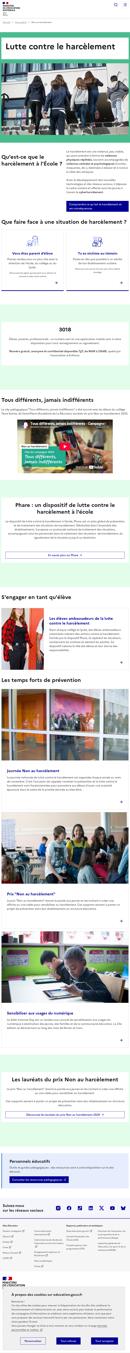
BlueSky (123, 1208)
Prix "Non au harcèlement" (31, 894)
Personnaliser (33, 1341)
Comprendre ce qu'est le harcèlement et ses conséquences (95, 206)
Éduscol (6, 1236)
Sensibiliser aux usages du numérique (40, 1013)
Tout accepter (104, 1341)
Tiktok (80, 1208)
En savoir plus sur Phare (63, 555)
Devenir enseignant (12, 1231)
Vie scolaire (21, 22)
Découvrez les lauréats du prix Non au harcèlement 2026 (63, 1115)
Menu (125, 4)
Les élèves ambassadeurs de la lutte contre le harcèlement (81, 621)
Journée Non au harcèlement (33, 771)
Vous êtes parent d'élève (32, 253)
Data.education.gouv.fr (77, 1231)
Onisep (6, 1241)
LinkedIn (91, 1208)
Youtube (112, 1208)
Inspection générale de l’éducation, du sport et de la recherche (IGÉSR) (112, 1247)
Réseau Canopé (10, 1252)
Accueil (6, 22)
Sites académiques (43, 1260)
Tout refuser (68, 1341)
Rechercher (115, 4)
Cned (5, 1247)
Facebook (69, 1208)
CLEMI (6, 1258)
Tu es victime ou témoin (97, 253)
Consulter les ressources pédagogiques (37, 1180)
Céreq (37, 1266)
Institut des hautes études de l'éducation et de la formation (48, 1241)
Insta (58, 1208)
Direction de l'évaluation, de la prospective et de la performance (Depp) (111, 1234)
